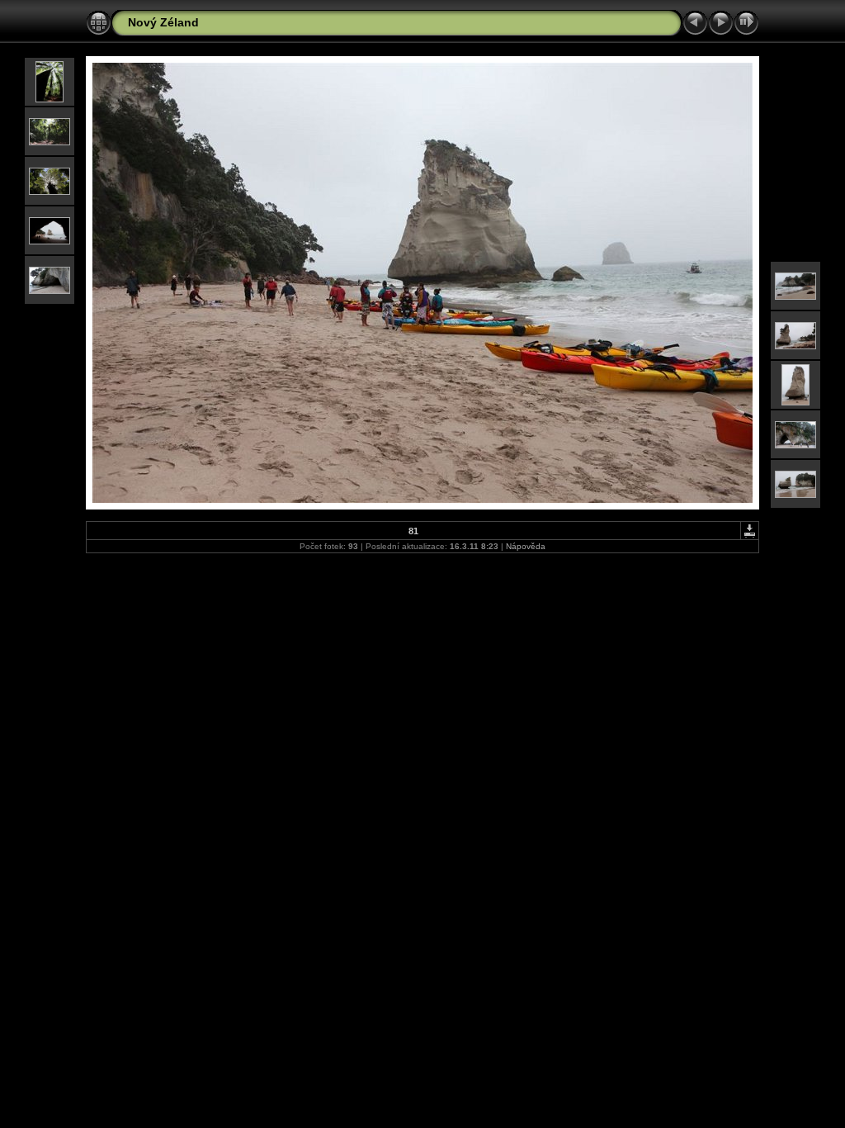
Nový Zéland (163, 22)
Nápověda (525, 546)
